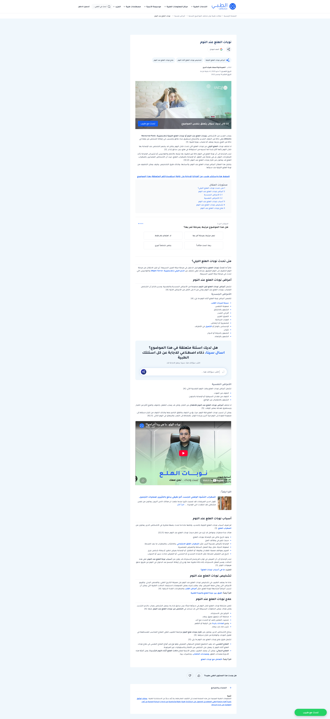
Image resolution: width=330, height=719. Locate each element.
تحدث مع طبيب (148, 123)
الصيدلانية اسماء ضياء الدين (214, 67)
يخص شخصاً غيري (163, 245)
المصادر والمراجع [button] (219, 688)
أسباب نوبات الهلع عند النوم (210, 201)
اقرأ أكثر (180, 504)
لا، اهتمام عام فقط (163, 235)
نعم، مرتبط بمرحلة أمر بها (204, 235)
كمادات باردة (218, 623)
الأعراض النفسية (211, 198)
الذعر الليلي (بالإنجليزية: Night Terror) (168, 270)
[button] (199, 6)
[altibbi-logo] (224, 6)
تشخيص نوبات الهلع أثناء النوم (189, 60)
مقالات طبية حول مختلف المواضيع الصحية (205, 16)
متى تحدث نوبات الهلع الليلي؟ (211, 188)
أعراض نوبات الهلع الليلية (215, 60)
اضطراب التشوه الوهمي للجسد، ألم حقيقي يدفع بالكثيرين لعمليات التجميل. (177, 497)
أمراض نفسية (179, 16)
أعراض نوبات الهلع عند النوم (210, 191)
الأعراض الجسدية (211, 194)
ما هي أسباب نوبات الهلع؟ (213, 569)
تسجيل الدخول (84, 6)
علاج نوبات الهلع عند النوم (164, 60)
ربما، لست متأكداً (203, 245)
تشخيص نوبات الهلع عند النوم (209, 204)
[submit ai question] (143, 372)
